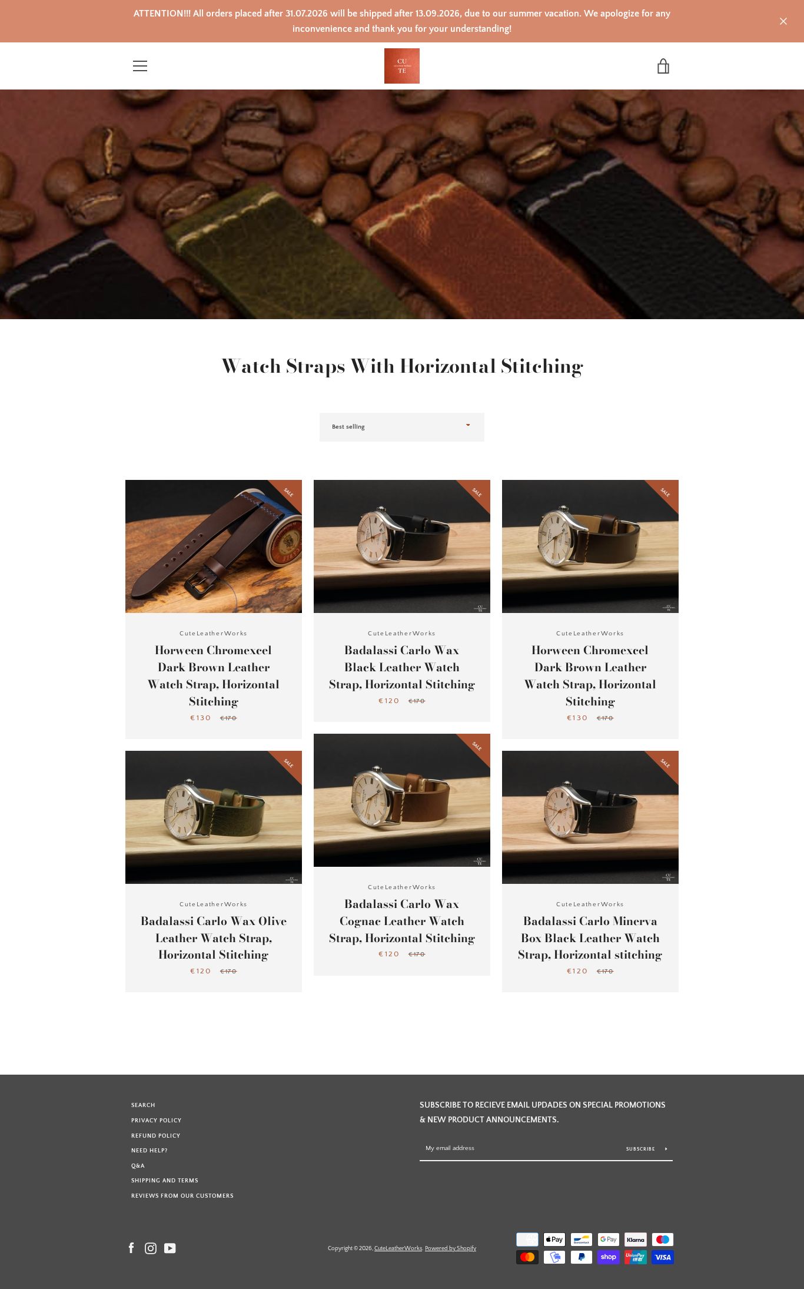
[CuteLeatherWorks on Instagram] (151, 1248)
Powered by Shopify (450, 1248)
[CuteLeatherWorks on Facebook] (131, 1248)
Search (143, 1105)
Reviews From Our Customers (182, 1196)
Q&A (138, 1166)
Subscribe (641, 1149)
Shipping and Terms (164, 1181)
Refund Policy (156, 1136)
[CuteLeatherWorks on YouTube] (170, 1248)
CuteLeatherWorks (398, 1248)
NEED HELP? (149, 1151)
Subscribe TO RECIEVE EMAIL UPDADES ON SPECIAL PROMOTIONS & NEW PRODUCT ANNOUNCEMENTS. (543, 1113)
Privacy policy (156, 1121)
